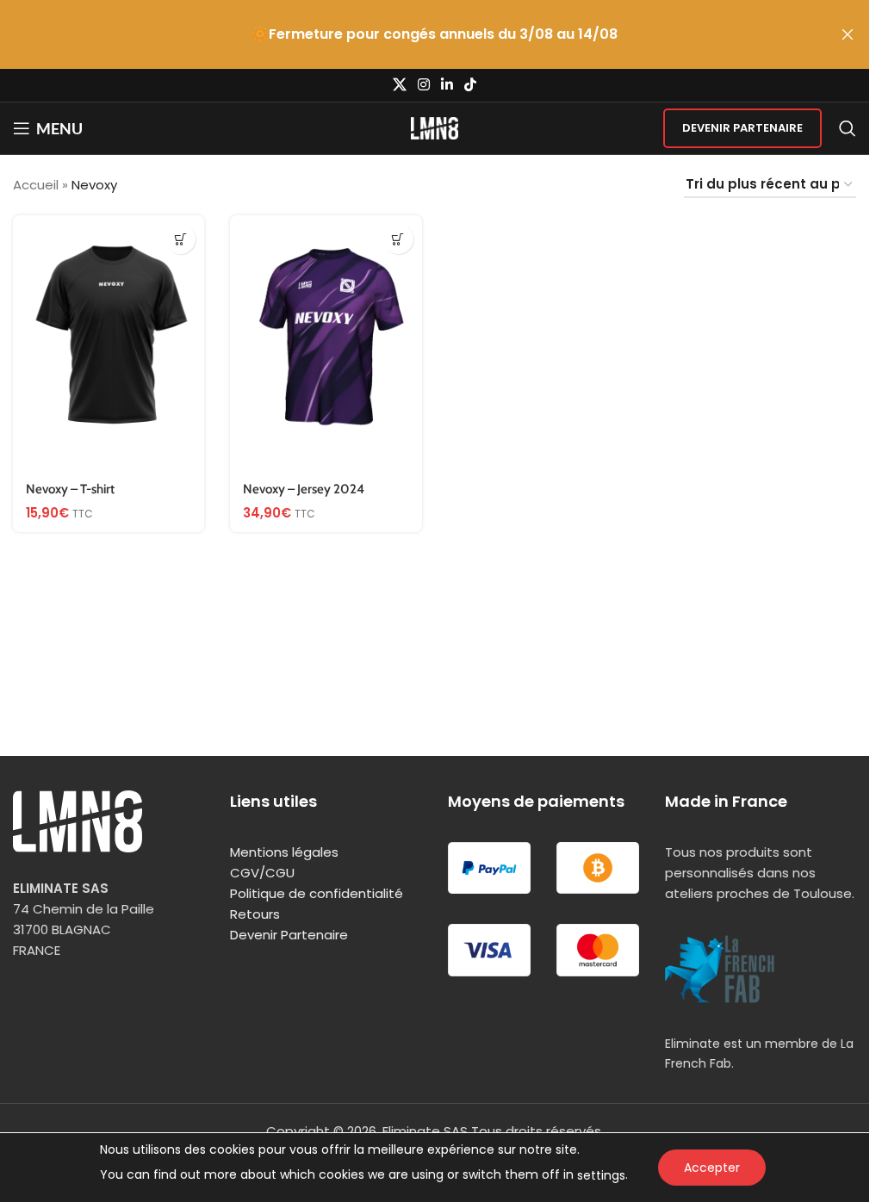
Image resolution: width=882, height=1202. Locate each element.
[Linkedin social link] (447, 84)
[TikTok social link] (470, 84)
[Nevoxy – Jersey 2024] (325, 342)
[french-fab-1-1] (720, 969)
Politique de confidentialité (316, 893)
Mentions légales (284, 852)
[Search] (847, 128)
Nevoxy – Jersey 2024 (303, 489)
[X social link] (399, 84)
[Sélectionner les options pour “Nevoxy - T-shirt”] (180, 239)
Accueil (36, 185)
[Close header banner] (847, 34)
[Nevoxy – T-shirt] (108, 342)
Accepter (712, 1167)
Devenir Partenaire (742, 128)
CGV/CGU (262, 873)
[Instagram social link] (423, 84)
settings (601, 1175)
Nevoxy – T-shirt (70, 489)
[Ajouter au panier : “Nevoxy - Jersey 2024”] (398, 239)
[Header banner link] (434, 34)
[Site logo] (434, 127)
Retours (255, 914)
